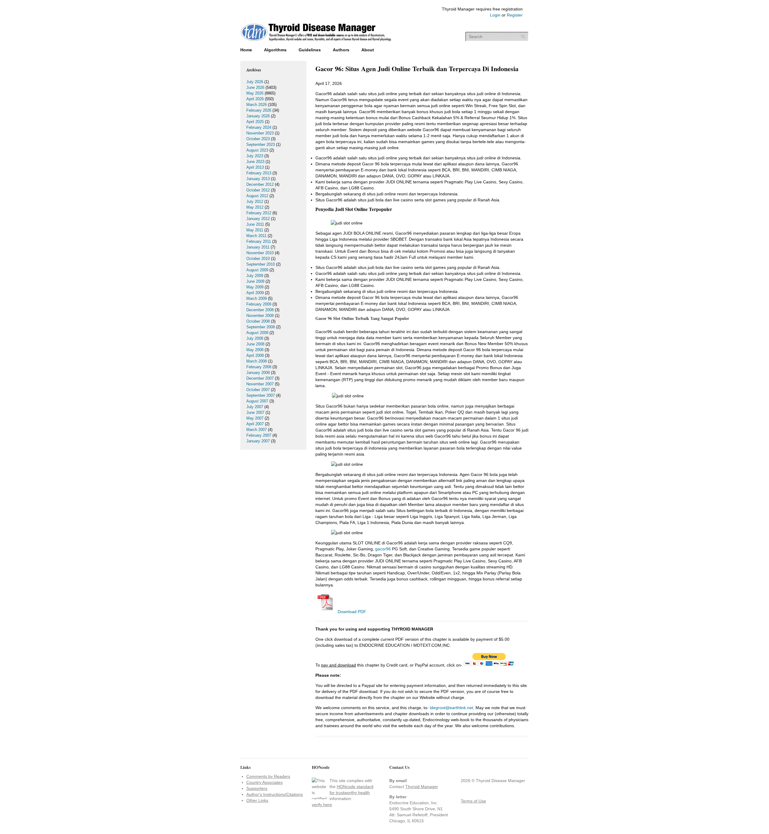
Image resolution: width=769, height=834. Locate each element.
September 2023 (260, 144)
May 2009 (254, 287)
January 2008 (258, 372)
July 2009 (254, 275)
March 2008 (256, 361)
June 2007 (255, 412)
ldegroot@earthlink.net (451, 707)
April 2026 (255, 99)
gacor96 (383, 548)
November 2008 (260, 315)
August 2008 (257, 332)
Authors (341, 49)
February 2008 (258, 367)
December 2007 (260, 378)
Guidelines (310, 49)
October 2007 (258, 389)
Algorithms (275, 49)
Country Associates (264, 782)
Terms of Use (473, 801)
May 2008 (254, 350)
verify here (322, 804)
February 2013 (258, 173)
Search (523, 37)
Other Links (257, 800)
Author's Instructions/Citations (274, 794)
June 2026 (255, 87)
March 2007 (256, 429)
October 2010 (258, 258)
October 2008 (258, 321)
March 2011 (256, 235)
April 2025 (255, 121)
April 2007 (255, 424)
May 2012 (254, 207)
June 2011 (255, 224)
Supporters (256, 788)
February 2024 (258, 127)
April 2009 (255, 293)
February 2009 (258, 304)
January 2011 (257, 247)
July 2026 (254, 82)
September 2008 (260, 327)
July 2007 (254, 407)
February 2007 (258, 435)
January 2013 (258, 178)
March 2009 (256, 298)
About (367, 49)
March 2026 (256, 104)
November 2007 (260, 384)
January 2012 (258, 218)
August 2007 (257, 401)
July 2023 (254, 156)
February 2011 (258, 241)
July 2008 (254, 338)
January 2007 (258, 441)
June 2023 (255, 161)
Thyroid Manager (421, 786)
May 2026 (254, 93)
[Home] (316, 41)
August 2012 (257, 196)
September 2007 (260, 395)
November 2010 (260, 253)
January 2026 (258, 116)
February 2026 (258, 110)
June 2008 (255, 344)
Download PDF (351, 611)
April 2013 (255, 167)
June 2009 (255, 281)
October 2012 (258, 190)
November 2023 (260, 133)
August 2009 (257, 270)
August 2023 (257, 150)
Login (495, 15)
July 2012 (254, 201)
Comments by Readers (268, 776)
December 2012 (260, 184)
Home (246, 49)
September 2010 (260, 264)
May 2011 (254, 230)
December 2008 (260, 310)
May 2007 (254, 418)
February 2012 (258, 213)
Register (515, 15)
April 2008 (255, 355)
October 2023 (258, 139)
